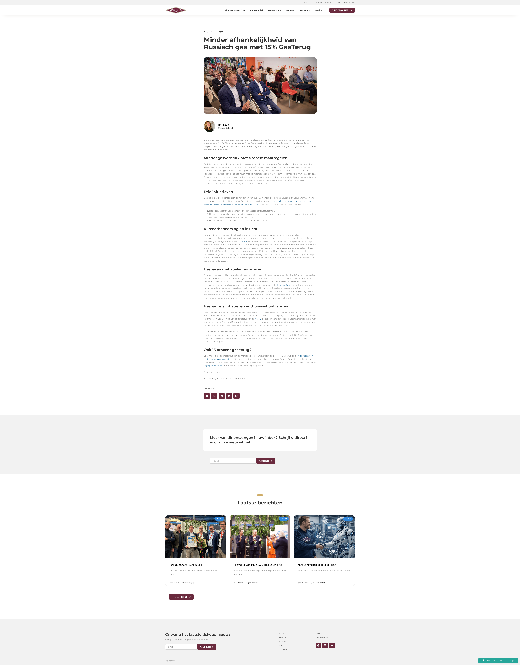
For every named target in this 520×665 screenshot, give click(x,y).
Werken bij (318, 2)
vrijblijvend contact (213, 365)
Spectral (243, 241)
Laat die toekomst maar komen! (185, 564)
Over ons (307, 2)
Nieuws (338, 2)
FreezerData (274, 10)
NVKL (258, 318)
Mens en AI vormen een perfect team (317, 564)
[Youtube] (332, 645)
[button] (207, 396)
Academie (328, 2)
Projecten (305, 10)
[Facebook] (318, 645)
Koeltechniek (256, 10)
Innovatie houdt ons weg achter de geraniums (258, 564)
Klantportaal (349, 2)
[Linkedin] (325, 645)
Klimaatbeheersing (235, 10)
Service (318, 10)
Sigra (301, 251)
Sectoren (290, 10)
